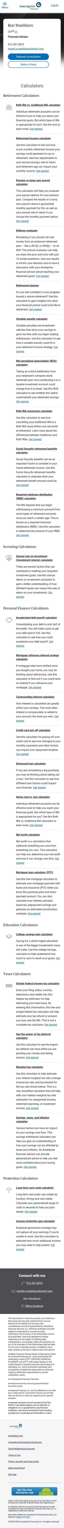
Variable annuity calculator (32, 319)
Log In (54, 5)
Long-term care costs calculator (35, 1187)
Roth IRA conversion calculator (34, 411)
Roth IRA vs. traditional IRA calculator (38, 105)
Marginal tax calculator (29, 1067)
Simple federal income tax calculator (37, 983)
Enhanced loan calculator (31, 763)
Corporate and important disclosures (25, 1442)
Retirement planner (27, 285)
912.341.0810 (16, 44)
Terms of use (14, 1455)
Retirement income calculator (33, 138)
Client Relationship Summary (21, 1448)
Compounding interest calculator (35, 696)
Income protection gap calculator (35, 1221)
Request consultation (28, 56)
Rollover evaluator (27, 230)
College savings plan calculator (34, 934)
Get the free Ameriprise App (34, 1491)
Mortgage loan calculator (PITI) (34, 872)
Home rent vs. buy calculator (33, 797)
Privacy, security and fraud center (23, 1461)
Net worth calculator (28, 834)
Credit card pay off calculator (33, 730)
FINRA (18, 1517)
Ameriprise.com (15, 1436)
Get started (36, 129)
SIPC (28, 1517)
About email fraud (16, 1468)
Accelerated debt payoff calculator (36, 617)
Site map (12, 1474)
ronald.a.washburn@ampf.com (26, 48)
